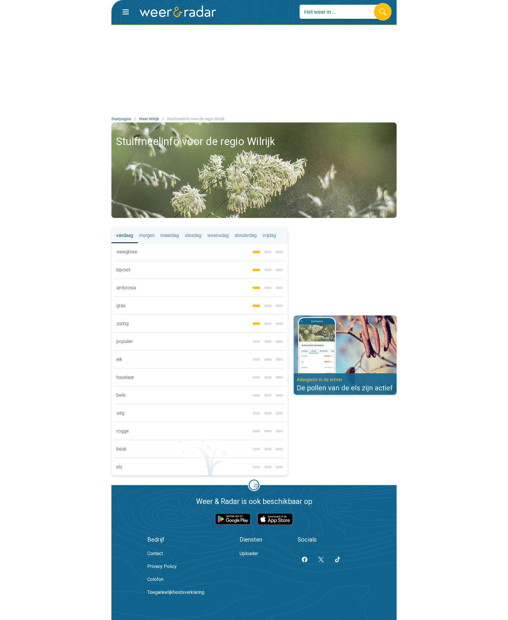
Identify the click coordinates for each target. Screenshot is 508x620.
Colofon (155, 579)
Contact (155, 553)
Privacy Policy (162, 566)
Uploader (249, 553)
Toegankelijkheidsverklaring (175, 592)
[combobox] (341, 12)
